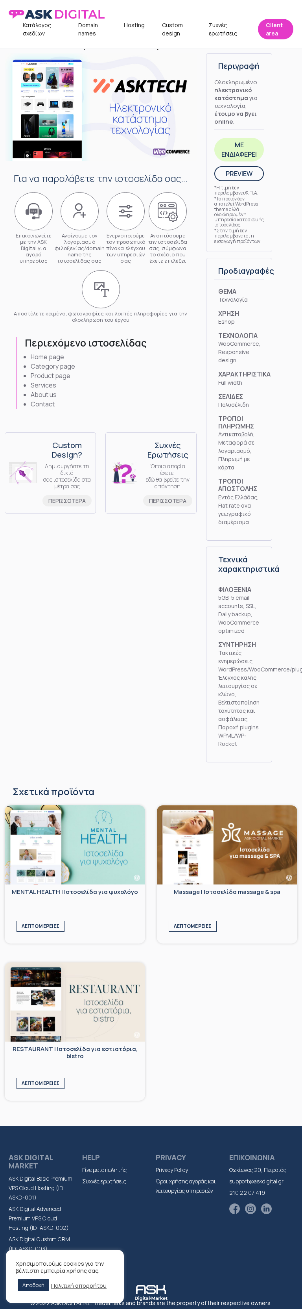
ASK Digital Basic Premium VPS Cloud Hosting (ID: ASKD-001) (40, 1188)
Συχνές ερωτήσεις (223, 29)
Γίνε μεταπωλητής (104, 1170)
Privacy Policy (172, 1170)
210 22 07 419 (247, 1192)
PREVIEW (239, 173)
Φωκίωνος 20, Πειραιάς (257, 1170)
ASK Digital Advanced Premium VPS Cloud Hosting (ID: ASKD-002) (39, 1218)
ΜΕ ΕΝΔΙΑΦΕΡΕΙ (239, 150)
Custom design (172, 29)
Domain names (88, 29)
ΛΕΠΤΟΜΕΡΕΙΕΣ (40, 926)
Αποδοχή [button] (33, 1285)
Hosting (134, 25)
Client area (274, 29)
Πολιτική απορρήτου (79, 1285)
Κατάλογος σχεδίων (37, 29)
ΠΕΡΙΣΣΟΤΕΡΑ (67, 500)
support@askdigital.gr (256, 1181)
